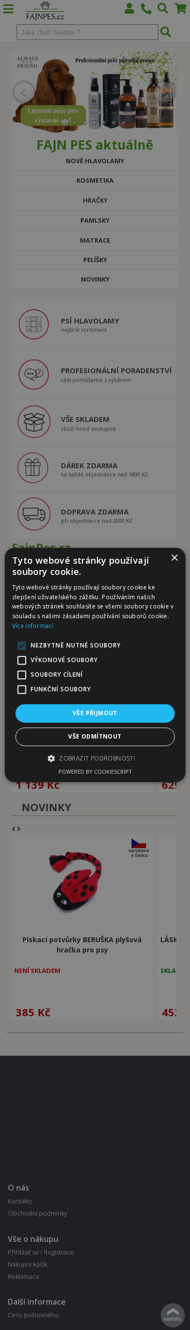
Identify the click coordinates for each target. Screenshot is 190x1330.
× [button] (174, 558)
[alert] (95, 665)
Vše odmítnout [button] (94, 737)
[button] (95, 758)
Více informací (32, 626)
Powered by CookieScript (95, 772)
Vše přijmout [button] (95, 713)
